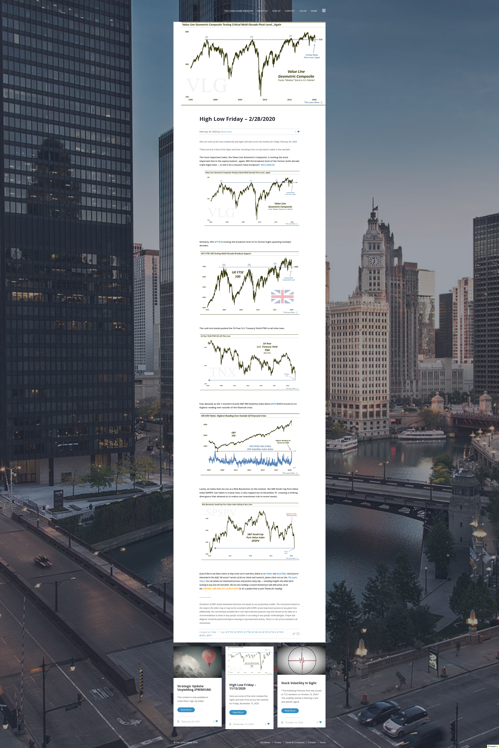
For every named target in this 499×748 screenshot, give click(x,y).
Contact (312, 742)
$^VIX (265, 632)
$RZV (209, 635)
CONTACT (290, 10)
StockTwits (281, 573)
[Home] (181, 11)
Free (213, 632)
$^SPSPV (238, 632)
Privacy (277, 742)
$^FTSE (229, 632)
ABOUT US (262, 10)
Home (323, 742)
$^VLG (273, 632)
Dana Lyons (226, 131)
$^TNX (247, 632)
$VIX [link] (274, 403)
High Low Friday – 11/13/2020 (242, 686)
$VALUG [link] (271, 164)
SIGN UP (276, 10)
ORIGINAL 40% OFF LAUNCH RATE (220, 588)
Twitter (269, 573)
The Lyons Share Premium (238, 10)
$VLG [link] (263, 164)
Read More (186, 709)
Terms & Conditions (294, 742)
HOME (314, 10)
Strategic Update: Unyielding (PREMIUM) (194, 688)
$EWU (202, 635)
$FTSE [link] (218, 241)
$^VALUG (257, 632)
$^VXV (280, 632)
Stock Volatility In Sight (299, 683)
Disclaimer (265, 742)
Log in (302, 10)
